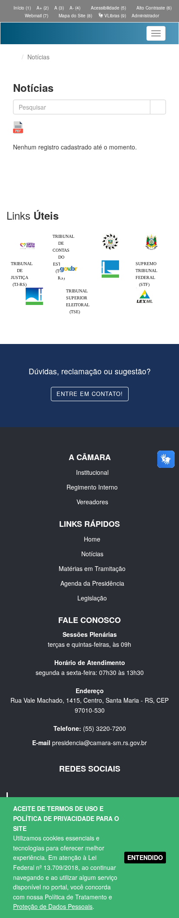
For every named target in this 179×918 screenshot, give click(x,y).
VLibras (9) (114, 16)
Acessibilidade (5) (108, 8)
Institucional (92, 472)
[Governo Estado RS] (151, 235)
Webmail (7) (35, 16)
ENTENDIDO (145, 857)
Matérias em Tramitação (92, 568)
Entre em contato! (89, 393)
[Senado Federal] (34, 289)
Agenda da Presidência (92, 583)
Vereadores (92, 501)
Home (92, 539)
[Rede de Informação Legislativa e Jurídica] (144, 289)
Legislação (92, 598)
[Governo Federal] (68, 262)
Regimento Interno (92, 487)
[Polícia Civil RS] (110, 235)
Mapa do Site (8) (74, 16)
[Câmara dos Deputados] (110, 262)
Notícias (92, 553)
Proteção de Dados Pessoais (53, 906)
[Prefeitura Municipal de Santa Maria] (27, 243)
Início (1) (21, 8)
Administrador (145, 16)
